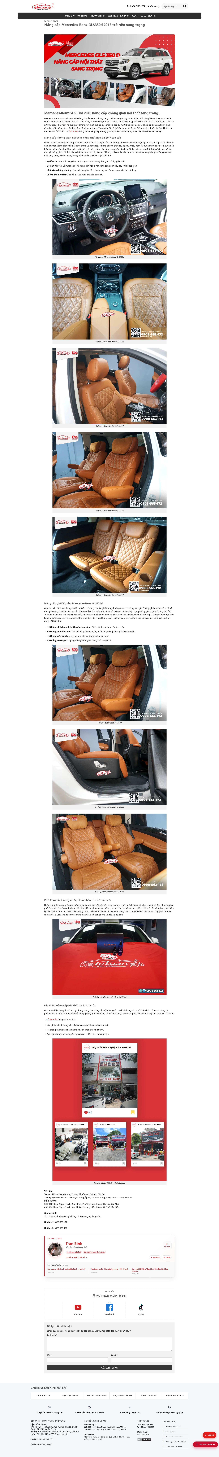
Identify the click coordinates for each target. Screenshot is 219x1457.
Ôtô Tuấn (73, 131)
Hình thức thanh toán (174, 1436)
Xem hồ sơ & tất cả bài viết (76, 1257)
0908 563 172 (137, 6)
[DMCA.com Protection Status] (144, 1439)
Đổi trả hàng (171, 1431)
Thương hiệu (97, 16)
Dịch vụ (124, 16)
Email (114, 1355)
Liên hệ (151, 16)
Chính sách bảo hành (174, 1446)
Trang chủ (69, 16)
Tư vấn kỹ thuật (51, 21)
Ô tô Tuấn (52, 1019)
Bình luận (52, 1335)
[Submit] (185, 6)
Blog (134, 16)
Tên (49, 1355)
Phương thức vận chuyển (176, 1441)
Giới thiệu (113, 16)
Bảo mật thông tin (173, 1426)
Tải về (143, 16)
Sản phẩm (82, 16)
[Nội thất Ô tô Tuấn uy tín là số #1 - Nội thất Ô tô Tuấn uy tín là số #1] (45, 6)
